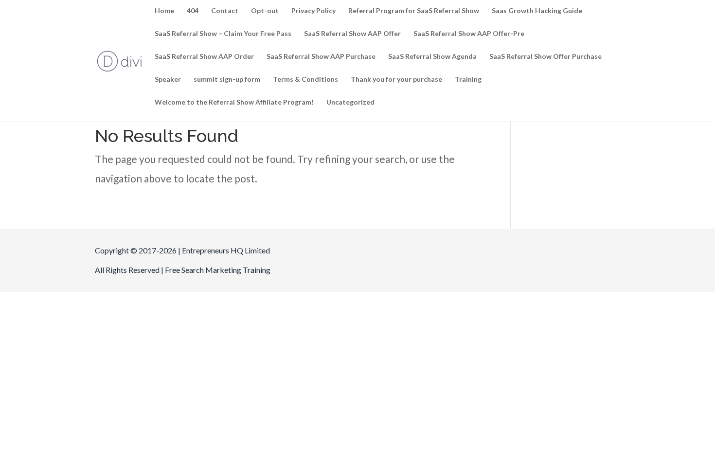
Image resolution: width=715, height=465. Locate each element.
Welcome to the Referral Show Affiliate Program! (234, 102)
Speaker (168, 79)
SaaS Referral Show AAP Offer (352, 33)
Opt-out (265, 11)
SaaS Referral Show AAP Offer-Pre (468, 33)
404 (192, 11)
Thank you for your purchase (396, 79)
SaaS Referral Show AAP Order (204, 56)
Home (164, 11)
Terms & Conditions (305, 79)
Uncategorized (350, 102)
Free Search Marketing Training (217, 269)
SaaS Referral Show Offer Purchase (545, 56)
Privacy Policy (313, 11)
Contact (224, 11)
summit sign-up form (227, 79)
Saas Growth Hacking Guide (537, 11)
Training (468, 79)
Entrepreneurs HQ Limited (226, 250)
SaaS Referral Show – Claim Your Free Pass (223, 33)
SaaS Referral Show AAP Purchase (321, 56)
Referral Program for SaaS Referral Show (413, 11)
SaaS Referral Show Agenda (432, 56)
